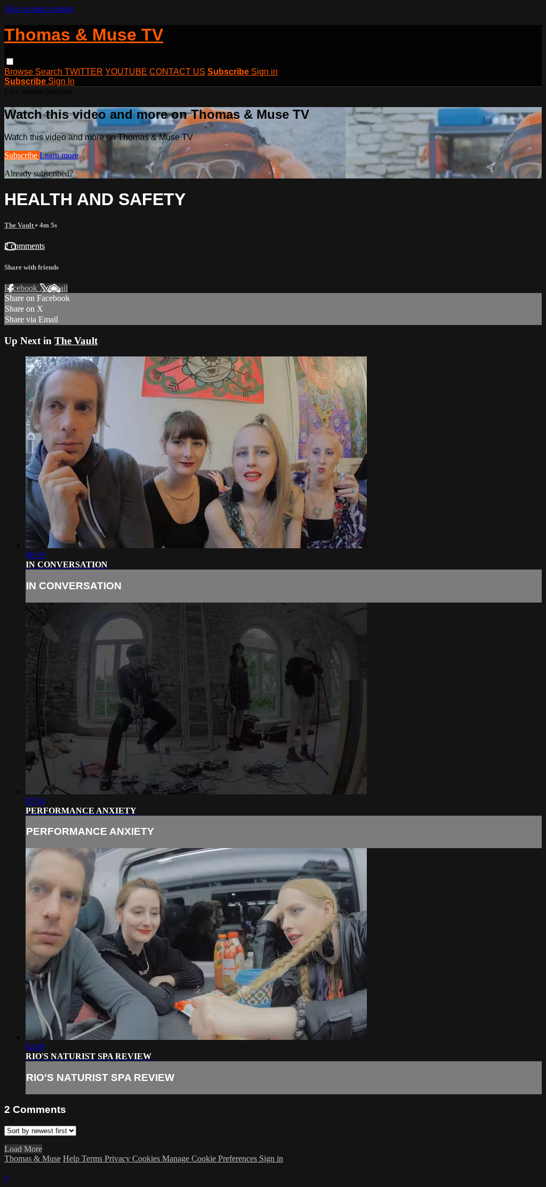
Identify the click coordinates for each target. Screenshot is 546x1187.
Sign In (61, 81)
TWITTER (84, 71)
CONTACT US (177, 71)
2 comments (24, 245)
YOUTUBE (126, 71)
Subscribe (21, 155)
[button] (9, 61)
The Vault (19, 225)
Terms (93, 1158)
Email (58, 287)
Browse (19, 71)
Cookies (147, 1158)
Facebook (21, 287)
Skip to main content (39, 8)
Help (72, 1158)
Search (50, 71)
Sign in (264, 71)
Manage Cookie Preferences (210, 1158)
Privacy (118, 1158)
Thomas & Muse (32, 1158)
